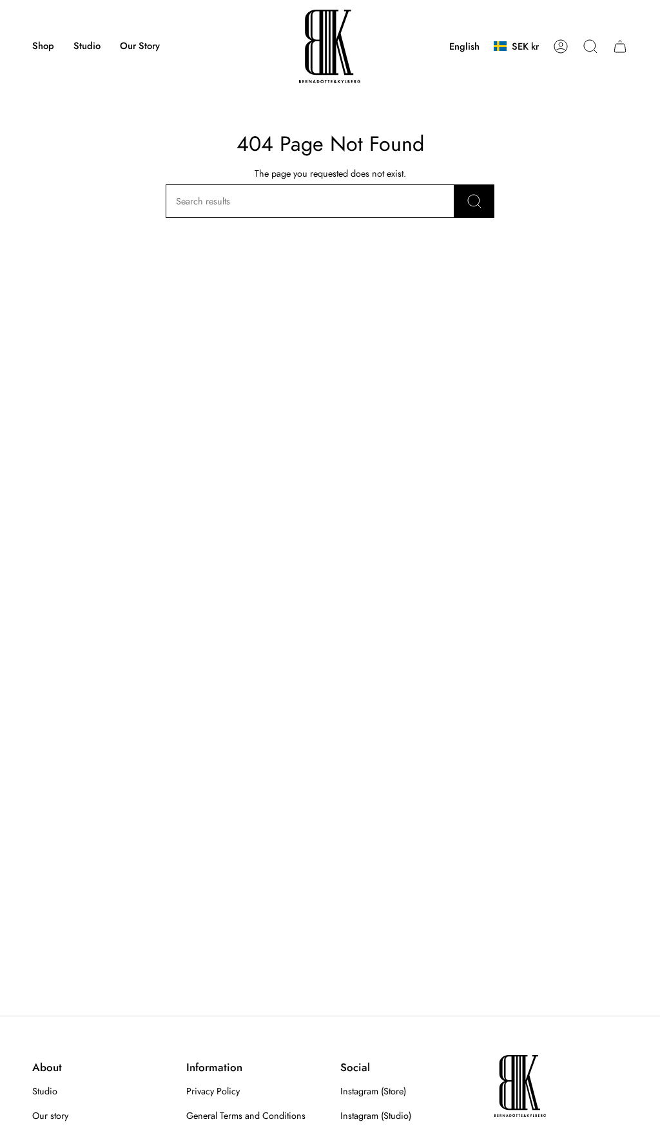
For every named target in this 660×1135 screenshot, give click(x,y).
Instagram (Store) (373, 1091)
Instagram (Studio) (375, 1115)
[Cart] (620, 46)
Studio (44, 1091)
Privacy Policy (213, 1091)
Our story (50, 1115)
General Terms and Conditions (246, 1115)
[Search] (474, 201)
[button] (43, 46)
